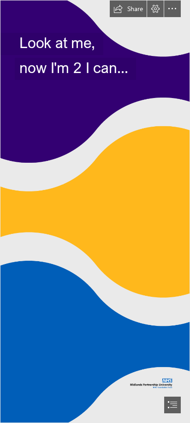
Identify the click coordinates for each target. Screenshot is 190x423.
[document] (95, 211)
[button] (128, 8)
